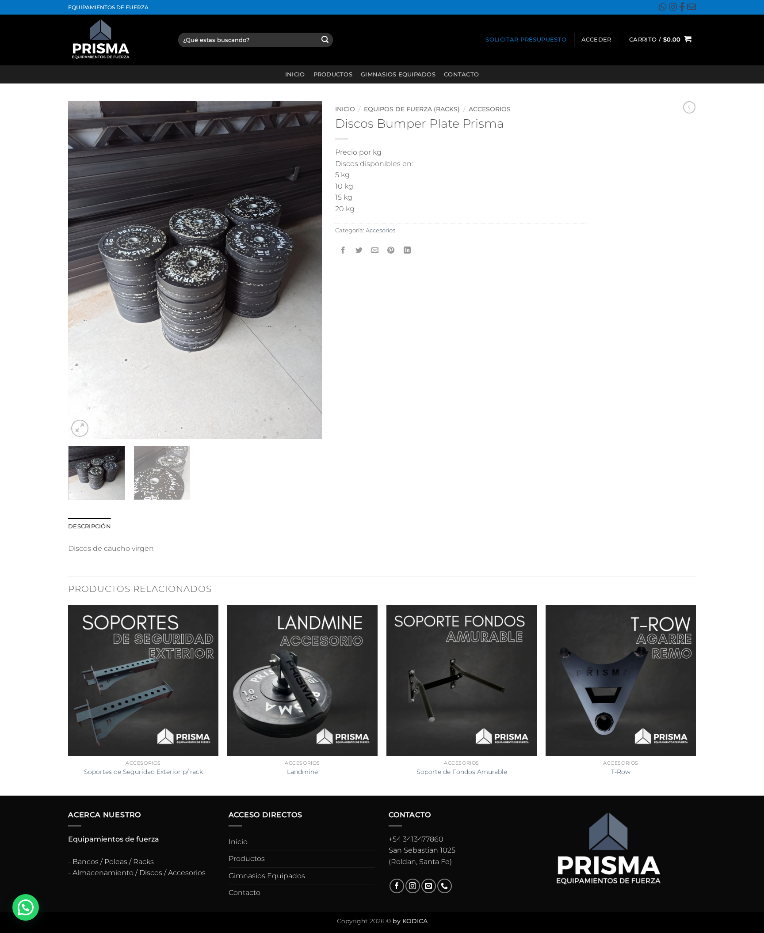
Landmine (302, 772)
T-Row (620, 772)
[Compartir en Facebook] (343, 250)
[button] (596, 40)
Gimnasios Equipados (398, 74)
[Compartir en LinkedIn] (407, 250)
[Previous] (84, 270)
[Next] (305, 270)
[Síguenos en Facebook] (397, 886)
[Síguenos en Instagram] (412, 886)
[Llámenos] (444, 886)
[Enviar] (324, 39)
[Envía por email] (375, 250)
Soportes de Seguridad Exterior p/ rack (143, 772)
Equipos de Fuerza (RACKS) (412, 109)
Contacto (461, 74)
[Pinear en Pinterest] (391, 250)
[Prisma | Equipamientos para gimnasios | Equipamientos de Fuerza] (116, 40)
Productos (332, 74)
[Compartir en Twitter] (359, 250)
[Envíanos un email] (428, 886)
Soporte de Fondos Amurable (461, 772)
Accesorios (490, 109)
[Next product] (689, 107)
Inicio (295, 74)
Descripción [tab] (89, 526)
